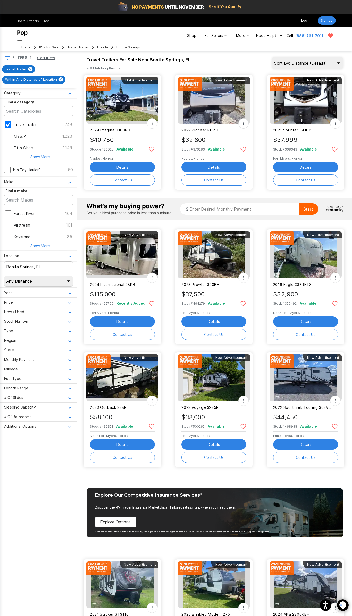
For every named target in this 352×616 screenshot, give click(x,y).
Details (122, 167)
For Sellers (214, 35)
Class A (20, 136)
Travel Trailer (78, 47)
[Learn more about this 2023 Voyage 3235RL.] (214, 377)
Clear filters (46, 58)
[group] (18, 69)
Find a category (19, 102)
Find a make (16, 191)
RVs (47, 21)
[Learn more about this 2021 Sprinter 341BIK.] (306, 100)
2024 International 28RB (112, 284)
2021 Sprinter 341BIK (292, 130)
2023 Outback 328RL (109, 407)
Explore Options (115, 522)
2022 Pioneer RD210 (200, 130)
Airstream (22, 225)
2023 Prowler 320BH (200, 284)
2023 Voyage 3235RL (201, 407)
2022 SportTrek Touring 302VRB (302, 407)
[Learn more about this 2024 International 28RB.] (122, 254)
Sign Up (327, 20)
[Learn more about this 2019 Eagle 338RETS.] (306, 254)
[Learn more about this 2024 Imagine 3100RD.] (122, 100)
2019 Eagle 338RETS (292, 284)
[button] (325, 605)
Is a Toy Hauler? (27, 170)
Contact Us (122, 180)
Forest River (24, 213)
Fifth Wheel (24, 148)
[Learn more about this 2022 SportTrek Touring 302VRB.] (306, 377)
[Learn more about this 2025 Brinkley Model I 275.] (214, 584)
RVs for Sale (49, 47)
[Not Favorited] (151, 149)
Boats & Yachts (28, 21)
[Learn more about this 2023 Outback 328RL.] (122, 377)
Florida (102, 47)
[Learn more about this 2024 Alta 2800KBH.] (306, 584)
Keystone (22, 237)
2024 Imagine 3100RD (110, 130)
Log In (306, 20)
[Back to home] (22, 35)
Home (26, 47)
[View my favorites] (330, 35)
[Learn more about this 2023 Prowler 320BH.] (214, 254)
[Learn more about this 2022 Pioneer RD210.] (214, 100)
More (240, 35)
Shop (191, 35)
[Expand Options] (152, 123)
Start (308, 209)
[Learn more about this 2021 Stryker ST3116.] (122, 584)
